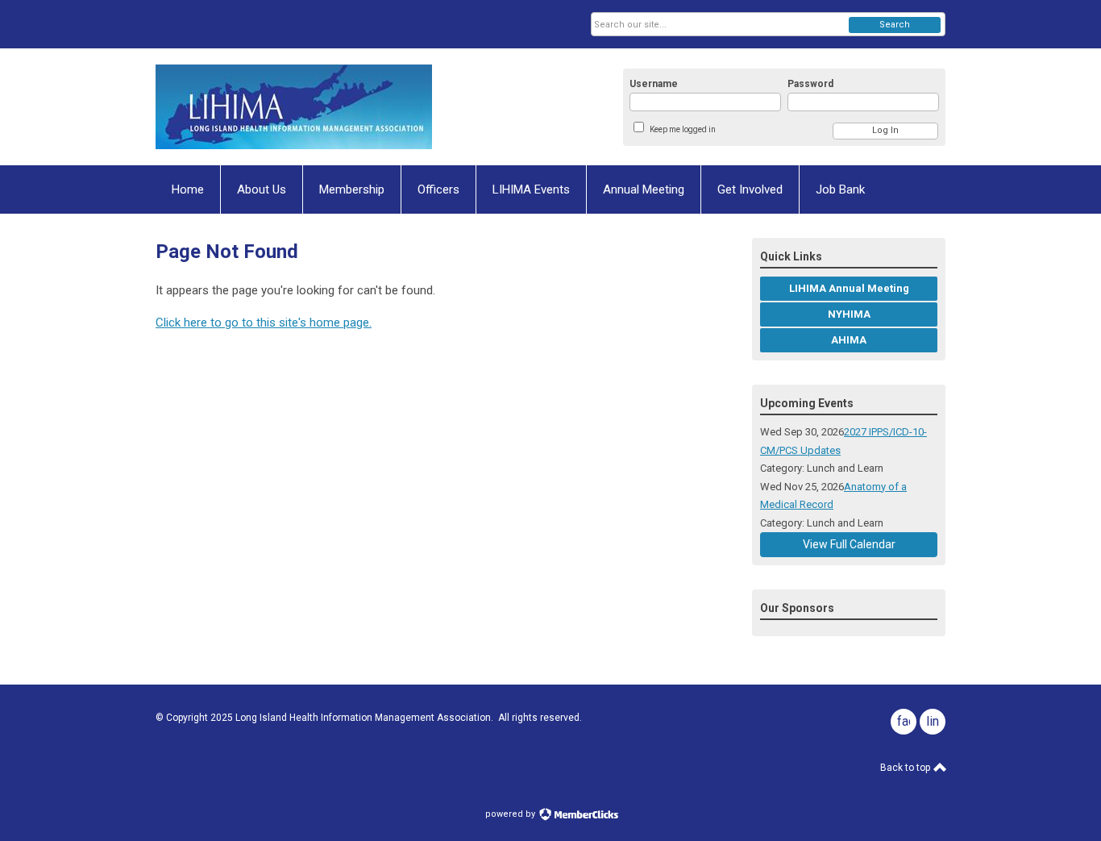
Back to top (906, 767)
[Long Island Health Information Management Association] (314, 107)
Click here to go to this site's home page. (264, 322)
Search (894, 24)
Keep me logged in (683, 129)
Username (653, 84)
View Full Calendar (849, 544)
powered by (511, 814)
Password (810, 84)
